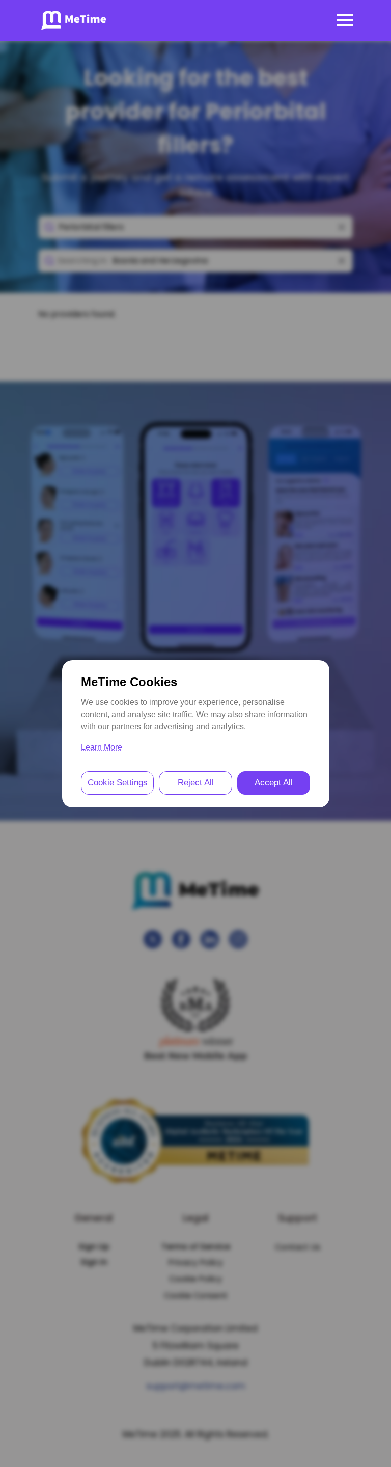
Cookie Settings (118, 782)
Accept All (274, 782)
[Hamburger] (345, 20)
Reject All (196, 782)
